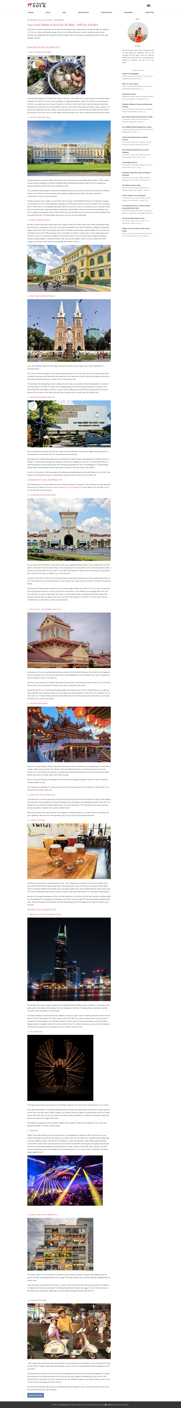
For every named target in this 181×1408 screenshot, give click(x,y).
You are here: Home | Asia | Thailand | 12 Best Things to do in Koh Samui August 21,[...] (136, 197)
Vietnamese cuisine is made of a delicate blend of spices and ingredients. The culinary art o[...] (137, 96)
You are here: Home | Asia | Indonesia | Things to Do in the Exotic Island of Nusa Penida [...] (137, 232)
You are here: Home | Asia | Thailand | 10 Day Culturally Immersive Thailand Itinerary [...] (136, 140)
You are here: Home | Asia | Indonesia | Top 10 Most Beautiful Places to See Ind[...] (136, 153)
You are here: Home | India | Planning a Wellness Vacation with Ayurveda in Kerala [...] (137, 107)
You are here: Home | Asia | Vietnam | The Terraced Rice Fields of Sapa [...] (135, 220)
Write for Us (80, 1405)
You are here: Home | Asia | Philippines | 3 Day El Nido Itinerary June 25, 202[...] (137, 164)
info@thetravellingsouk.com (114, 1405)
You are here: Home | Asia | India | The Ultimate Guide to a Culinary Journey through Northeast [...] (138, 209)
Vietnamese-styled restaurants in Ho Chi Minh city (62, 487)
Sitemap (125, 1405)
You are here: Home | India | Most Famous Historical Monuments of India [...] (137, 119)
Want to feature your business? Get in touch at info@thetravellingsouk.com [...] (137, 76)
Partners (74, 1405)
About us (96, 1405)
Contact (102, 1405)
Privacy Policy (89, 1405)
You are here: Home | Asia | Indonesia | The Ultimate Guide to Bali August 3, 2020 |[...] (136, 187)
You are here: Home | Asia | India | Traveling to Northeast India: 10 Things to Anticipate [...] (136, 176)
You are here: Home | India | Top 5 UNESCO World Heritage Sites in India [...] (137, 129)
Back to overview (35, 1395)
